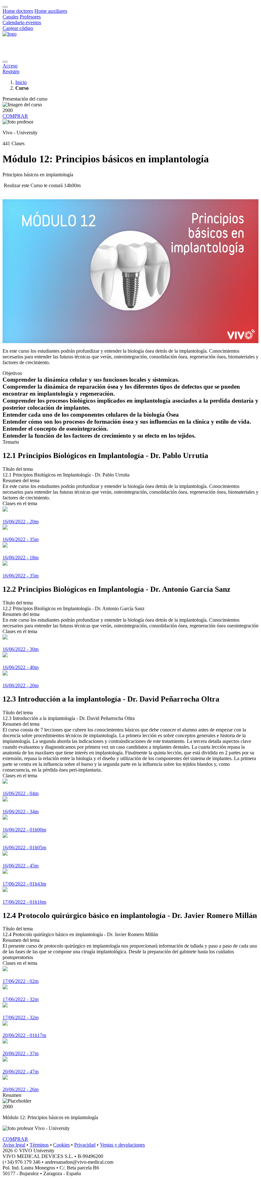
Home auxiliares (50, 11)
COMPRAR (15, 116)
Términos (39, 1144)
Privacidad (84, 1144)
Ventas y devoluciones (122, 1144)
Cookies (61, 1144)
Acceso (10, 65)
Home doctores (18, 11)
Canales (10, 16)
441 (6, 143)
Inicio (21, 82)
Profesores (30, 16)
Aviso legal (14, 1144)
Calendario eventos (22, 22)
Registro (11, 71)
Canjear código (18, 28)
